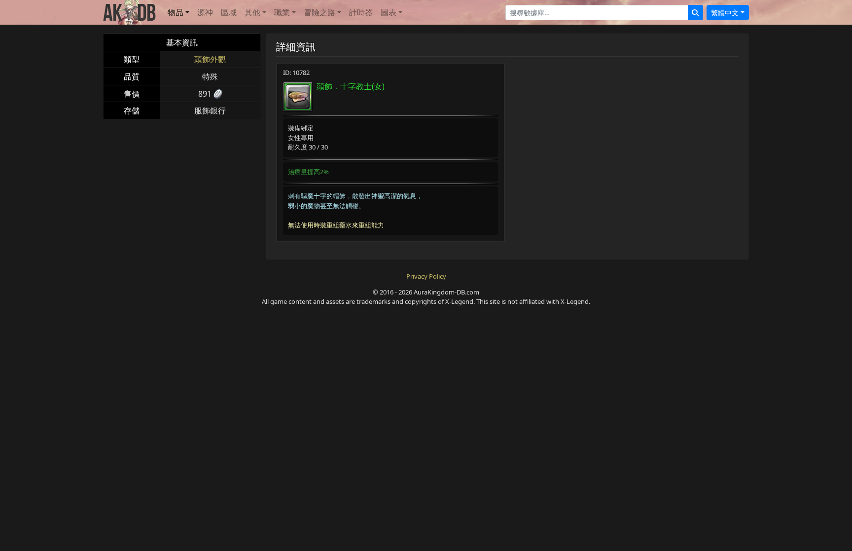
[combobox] (596, 12)
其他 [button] (252, 12)
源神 (205, 12)
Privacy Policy (426, 276)
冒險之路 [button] (319, 12)
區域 (229, 12)
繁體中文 (725, 12)
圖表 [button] (388, 12)
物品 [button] (175, 12)
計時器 (361, 12)
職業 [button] (282, 12)
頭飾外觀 (210, 59)
